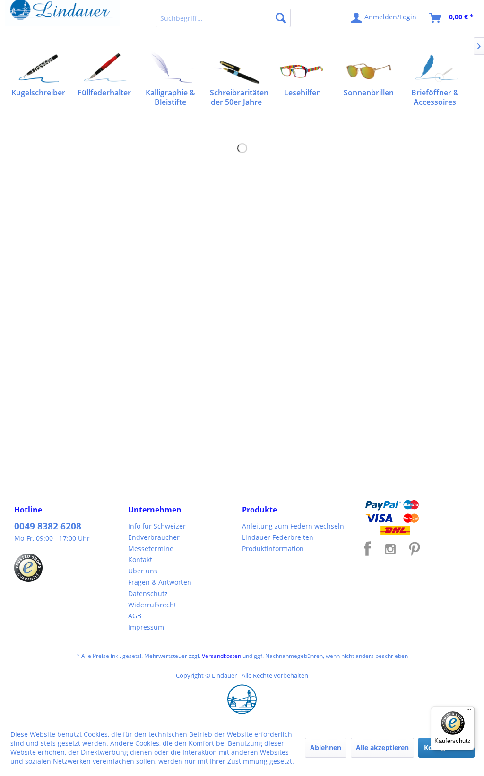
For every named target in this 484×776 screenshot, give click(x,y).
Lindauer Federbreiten (277, 537)
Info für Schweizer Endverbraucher (157, 531)
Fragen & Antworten (159, 582)
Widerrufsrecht (152, 604)
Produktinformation (273, 548)
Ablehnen (325, 747)
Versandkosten (221, 656)
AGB (134, 615)
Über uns (142, 570)
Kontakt (140, 559)
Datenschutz (148, 593)
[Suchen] (281, 18)
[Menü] (469, 711)
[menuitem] (223, 18)
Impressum (146, 627)
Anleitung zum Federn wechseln (293, 525)
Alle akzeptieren (382, 747)
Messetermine (150, 548)
